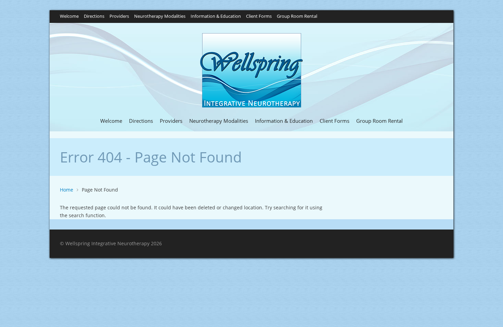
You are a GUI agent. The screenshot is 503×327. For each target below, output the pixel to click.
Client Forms (259, 16)
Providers (119, 16)
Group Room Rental (297, 16)
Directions (94, 16)
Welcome (69, 16)
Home (66, 189)
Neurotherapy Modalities (159, 16)
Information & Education (216, 16)
